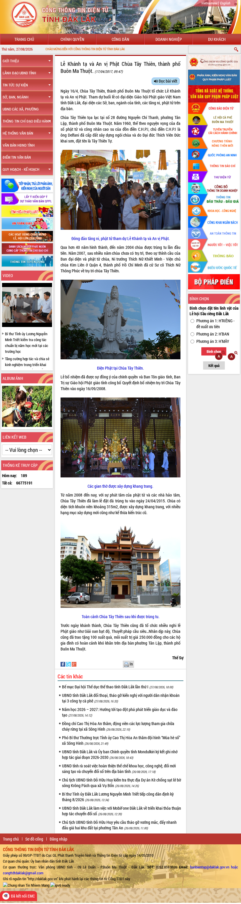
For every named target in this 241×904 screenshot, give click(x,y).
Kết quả (214, 365)
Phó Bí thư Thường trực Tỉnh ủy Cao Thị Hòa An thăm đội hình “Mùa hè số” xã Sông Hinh (121, 740)
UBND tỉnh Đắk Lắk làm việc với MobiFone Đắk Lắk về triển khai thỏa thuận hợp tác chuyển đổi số (121, 810)
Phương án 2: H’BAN (212, 334)
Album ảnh (13, 378)
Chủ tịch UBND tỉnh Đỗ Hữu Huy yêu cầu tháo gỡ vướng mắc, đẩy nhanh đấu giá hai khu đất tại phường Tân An (119, 825)
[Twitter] (69, 663)
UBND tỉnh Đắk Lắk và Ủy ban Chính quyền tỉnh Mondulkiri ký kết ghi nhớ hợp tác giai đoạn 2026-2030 (120, 754)
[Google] (74, 663)
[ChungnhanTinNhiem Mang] (26, 884)
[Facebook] (63, 663)
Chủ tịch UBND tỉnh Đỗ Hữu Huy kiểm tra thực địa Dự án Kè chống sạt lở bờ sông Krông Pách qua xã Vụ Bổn (121, 782)
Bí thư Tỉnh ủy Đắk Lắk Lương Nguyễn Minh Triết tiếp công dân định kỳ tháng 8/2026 (118, 796)
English (225, 3)
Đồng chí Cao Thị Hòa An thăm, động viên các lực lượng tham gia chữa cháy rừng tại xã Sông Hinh (118, 726)
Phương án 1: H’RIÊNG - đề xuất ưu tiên (215, 323)
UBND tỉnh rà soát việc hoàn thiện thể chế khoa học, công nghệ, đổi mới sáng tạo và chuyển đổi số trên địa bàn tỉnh (119, 768)
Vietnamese (209, 3)
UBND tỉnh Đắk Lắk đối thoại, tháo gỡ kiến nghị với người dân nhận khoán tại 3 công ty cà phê (121, 698)
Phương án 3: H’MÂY (212, 341)
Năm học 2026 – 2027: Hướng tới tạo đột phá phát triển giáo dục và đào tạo (120, 712)
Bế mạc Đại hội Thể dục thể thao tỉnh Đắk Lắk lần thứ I (117, 687)
